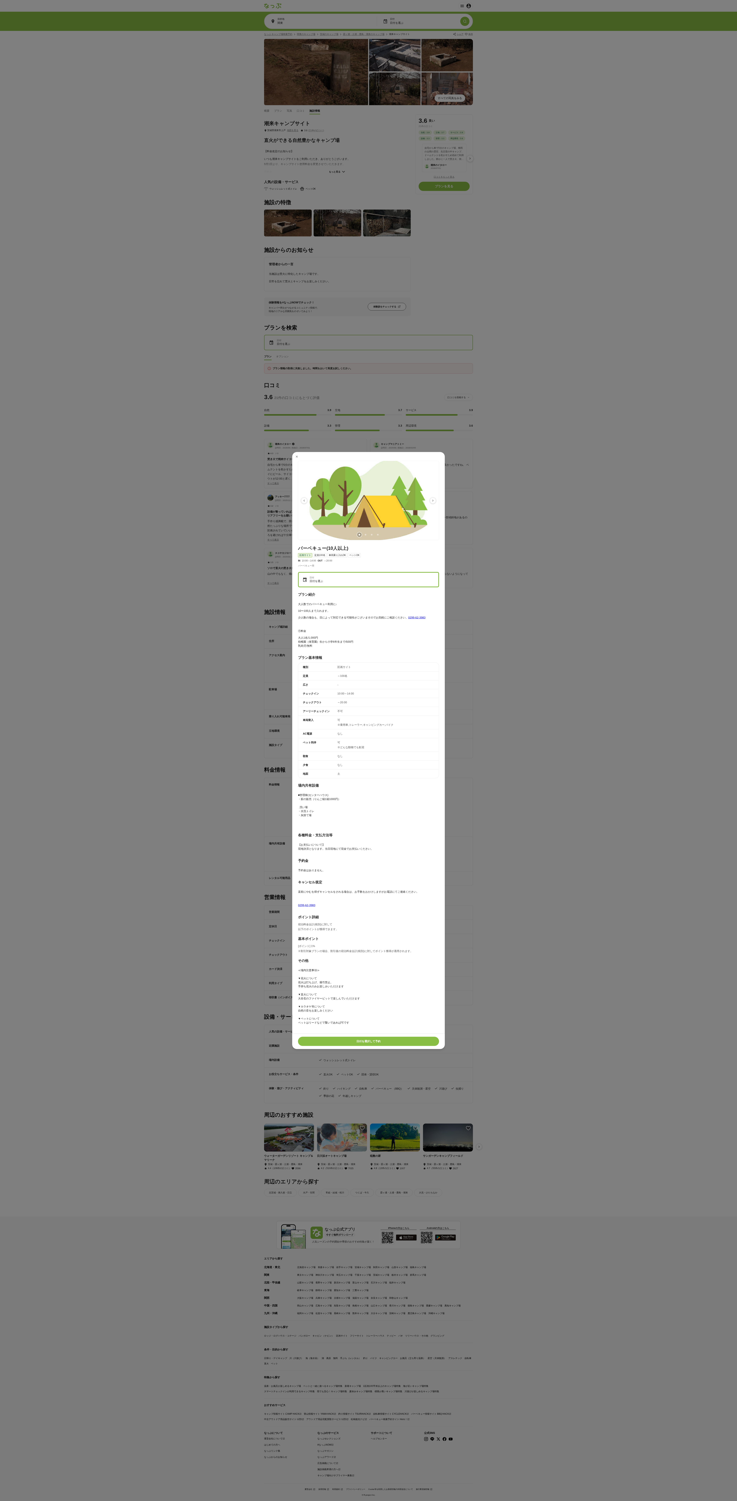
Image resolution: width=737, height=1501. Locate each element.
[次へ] (433, 500)
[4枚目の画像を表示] (377, 535)
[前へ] (304, 500)
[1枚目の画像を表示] (359, 535)
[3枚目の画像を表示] (371, 535)
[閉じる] (296, 456)
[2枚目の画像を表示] (365, 535)
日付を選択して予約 (368, 1041)
